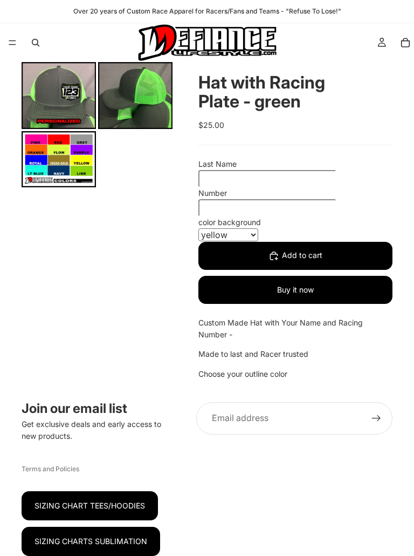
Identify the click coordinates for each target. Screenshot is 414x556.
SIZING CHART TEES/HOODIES (89, 505)
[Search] (35, 43)
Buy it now (295, 289)
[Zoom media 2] (135, 95)
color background (229, 222)
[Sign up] (376, 418)
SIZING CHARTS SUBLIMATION (90, 541)
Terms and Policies (50, 469)
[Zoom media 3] (59, 159)
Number (212, 193)
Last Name (217, 163)
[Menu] (12, 42)
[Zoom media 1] (59, 95)
